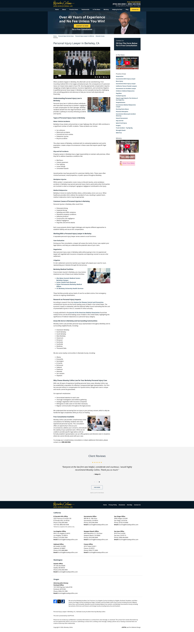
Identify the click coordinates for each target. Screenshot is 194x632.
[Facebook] (55, 601)
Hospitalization (120, 102)
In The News (96, 9)
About (64, 9)
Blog (127, 9)
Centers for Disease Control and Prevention (88, 302)
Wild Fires (119, 133)
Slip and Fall (119, 120)
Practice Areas (73, 9)
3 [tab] (99, 482)
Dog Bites (119, 93)
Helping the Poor (117, 9)
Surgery (118, 125)
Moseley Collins (68, 627)
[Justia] (63, 601)
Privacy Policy (113, 505)
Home (57, 9)
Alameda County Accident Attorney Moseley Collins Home (63, 4)
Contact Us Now (82, 26)
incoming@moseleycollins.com (98, 524)
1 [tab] (95, 482)
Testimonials (85, 9)
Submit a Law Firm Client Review (97, 492)
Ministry (106, 9)
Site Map (129, 505)
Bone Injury (119, 81)
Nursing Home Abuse (122, 109)
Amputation (119, 76)
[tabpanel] (97, 468)
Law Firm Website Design (131, 627)
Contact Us (135, 9)
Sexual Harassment (122, 118)
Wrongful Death (121, 130)
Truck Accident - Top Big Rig (124, 128)
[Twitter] (59, 601)
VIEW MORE (97, 487)
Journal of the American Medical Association (84, 312)
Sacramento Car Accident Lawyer (126, 88)
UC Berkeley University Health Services (69, 288)
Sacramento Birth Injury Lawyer (125, 79)
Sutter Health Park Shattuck (66, 282)
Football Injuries (121, 96)
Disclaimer (122, 505)
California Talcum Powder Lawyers (126, 86)
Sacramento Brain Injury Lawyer (126, 83)
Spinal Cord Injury (121, 123)
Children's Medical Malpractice (125, 91)
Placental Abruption (122, 111)
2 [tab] (97, 482)
